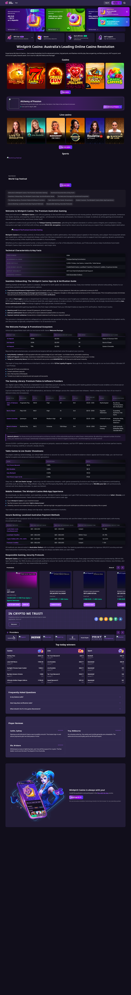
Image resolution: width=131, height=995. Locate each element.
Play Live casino (65, 147)
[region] (65, 589)
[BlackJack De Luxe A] (114, 131)
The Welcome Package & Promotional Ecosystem (73, 196)
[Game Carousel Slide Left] (118, 632)
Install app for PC (76, 797)
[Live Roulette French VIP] (95, 131)
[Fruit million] (75, 76)
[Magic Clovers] (114, 76)
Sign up (115, 3)
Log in (107, 3)
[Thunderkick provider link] (109, 638)
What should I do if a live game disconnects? (25, 709)
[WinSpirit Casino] (9, 3)
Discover (14, 624)
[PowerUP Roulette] (75, 131)
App (16, 3)
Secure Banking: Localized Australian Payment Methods (25, 204)
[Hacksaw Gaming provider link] (36, 638)
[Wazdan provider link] (121, 638)
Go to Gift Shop (13, 604)
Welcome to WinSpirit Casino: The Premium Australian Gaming (27, 192)
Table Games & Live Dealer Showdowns (60, 200)
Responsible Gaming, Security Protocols (59, 204)
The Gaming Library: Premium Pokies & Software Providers (26, 200)
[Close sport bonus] (126, 22)
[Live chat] (124, 3)
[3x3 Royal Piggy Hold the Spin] (16, 76)
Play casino (65, 92)
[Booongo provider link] (48, 638)
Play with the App (102, 793)
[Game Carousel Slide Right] (122, 632)
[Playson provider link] (23, 638)
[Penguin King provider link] (72, 638)
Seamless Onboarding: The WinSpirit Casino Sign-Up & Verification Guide (31, 196)
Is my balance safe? (16, 697)
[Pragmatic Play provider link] (11, 638)
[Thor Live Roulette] (36, 131)
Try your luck (65, 185)
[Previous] (118, 567)
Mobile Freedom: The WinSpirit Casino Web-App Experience (95, 200)
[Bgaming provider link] (60, 638)
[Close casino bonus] (126, 12)
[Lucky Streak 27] (36, 76)
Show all (111, 567)
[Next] (122, 567)
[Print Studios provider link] (97, 638)
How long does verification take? (21, 703)
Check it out (55, 604)
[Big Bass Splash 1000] (95, 76)
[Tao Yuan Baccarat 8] (55, 131)
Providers (14, 632)
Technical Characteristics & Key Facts (62, 192)
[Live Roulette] (16, 131)
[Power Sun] (55, 76)
